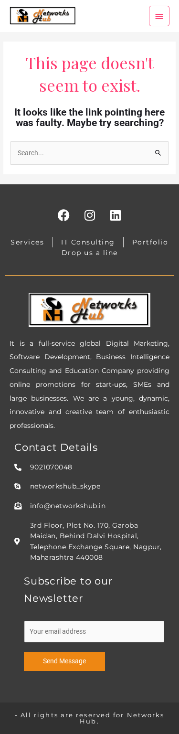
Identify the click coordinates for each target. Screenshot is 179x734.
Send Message (64, 661)
